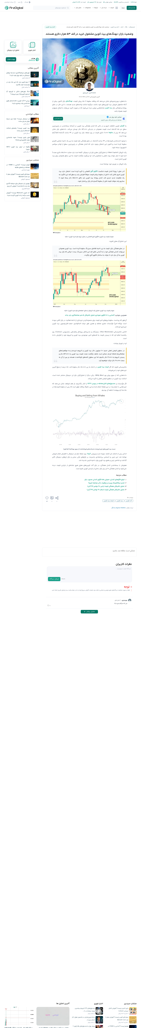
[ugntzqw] (129, 600)
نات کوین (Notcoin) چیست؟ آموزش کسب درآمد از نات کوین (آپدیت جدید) (18, 194)
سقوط (111, 132)
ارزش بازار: (98, 2)
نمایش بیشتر (90, 611)
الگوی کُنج (94, 171)
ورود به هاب (11, 59)
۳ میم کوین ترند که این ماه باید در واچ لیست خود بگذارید (18, 83)
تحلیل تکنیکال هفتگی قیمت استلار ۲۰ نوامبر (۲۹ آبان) (105, 489)
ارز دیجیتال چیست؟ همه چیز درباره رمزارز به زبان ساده (18, 120)
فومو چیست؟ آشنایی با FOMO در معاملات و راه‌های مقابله (18, 166)
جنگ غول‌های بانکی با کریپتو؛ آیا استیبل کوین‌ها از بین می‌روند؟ (18, 92)
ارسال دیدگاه (54, 579)
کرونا (89, 453)
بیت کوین (108, 108)
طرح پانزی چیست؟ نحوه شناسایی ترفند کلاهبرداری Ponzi (18, 138)
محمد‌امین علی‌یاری (89, 92)
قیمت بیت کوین (103, 367)
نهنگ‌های (69, 101)
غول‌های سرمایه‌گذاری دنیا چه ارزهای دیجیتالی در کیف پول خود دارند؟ (18, 74)
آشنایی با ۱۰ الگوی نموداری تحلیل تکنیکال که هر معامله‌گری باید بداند (89, 315)
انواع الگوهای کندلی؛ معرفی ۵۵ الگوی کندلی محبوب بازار (104, 479)
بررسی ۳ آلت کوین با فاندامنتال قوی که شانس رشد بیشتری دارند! (18, 102)
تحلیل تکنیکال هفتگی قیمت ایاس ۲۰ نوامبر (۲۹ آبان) (105, 486)
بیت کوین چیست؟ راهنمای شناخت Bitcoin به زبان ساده (18, 129)
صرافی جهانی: (108, 2)
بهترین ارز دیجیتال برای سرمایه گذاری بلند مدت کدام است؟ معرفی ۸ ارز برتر (18, 184)
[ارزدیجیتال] (13, 8)
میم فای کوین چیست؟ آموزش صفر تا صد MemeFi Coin (18, 175)
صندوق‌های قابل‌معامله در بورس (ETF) (101, 383)
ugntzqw (124, 600)
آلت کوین (129, 501)
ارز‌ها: (135, 2)
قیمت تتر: (83, 2)
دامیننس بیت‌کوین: (123, 2)
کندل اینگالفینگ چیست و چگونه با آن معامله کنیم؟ (106, 483)
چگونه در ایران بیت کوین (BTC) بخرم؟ (18, 148)
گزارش (122, 126)
